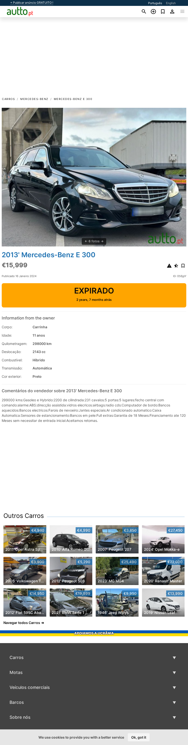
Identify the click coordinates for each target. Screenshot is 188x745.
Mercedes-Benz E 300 (73, 99)
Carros (8, 99)
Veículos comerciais (30, 687)
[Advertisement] (94, 59)
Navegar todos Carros (21, 623)
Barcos (17, 702)
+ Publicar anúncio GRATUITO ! (31, 2)
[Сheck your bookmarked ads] (163, 11)
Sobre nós (20, 717)
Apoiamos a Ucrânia (94, 633)
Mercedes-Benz (34, 99)
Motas (16, 672)
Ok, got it (138, 737)
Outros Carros (23, 515)
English (171, 3)
